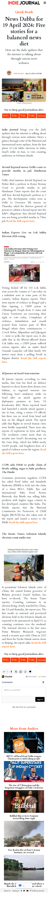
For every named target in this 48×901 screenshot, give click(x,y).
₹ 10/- (6, 115)
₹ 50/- (23, 115)
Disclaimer (15, 891)
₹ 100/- (32, 115)
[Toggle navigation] (45, 2)
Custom (41, 115)
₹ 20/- (15, 115)
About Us (7, 891)
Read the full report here (20, 221)
